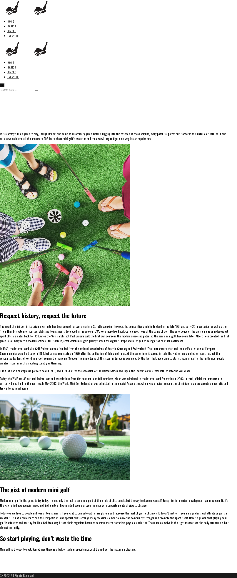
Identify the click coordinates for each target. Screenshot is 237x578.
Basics (11, 26)
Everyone (13, 36)
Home (10, 21)
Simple (11, 31)
